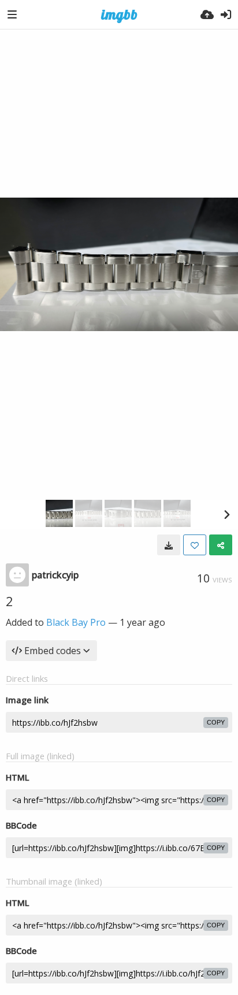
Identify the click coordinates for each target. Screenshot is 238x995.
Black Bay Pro (76, 622)
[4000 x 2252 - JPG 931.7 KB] (168, 544)
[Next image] (226, 514)
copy (216, 722)
